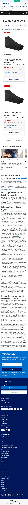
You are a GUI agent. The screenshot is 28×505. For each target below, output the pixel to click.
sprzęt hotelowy (16, 236)
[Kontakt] (20, 3)
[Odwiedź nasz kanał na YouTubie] (2, 430)
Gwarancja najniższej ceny (11, 72)
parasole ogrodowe (8, 189)
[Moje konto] (22, 3)
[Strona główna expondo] (2, 29)
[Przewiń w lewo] (1, 13)
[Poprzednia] (12, 141)
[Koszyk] (25, 3)
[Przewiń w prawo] (26, 13)
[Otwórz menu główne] (1, 3)
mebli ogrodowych (12, 211)
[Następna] (16, 141)
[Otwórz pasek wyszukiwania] (17, 3)
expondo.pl (21, 178)
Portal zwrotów (14, 392)
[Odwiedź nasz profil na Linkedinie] (6, 430)
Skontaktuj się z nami (14, 388)
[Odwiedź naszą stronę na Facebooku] (4, 430)
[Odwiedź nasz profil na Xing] (9, 430)
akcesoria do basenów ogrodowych (16, 306)
